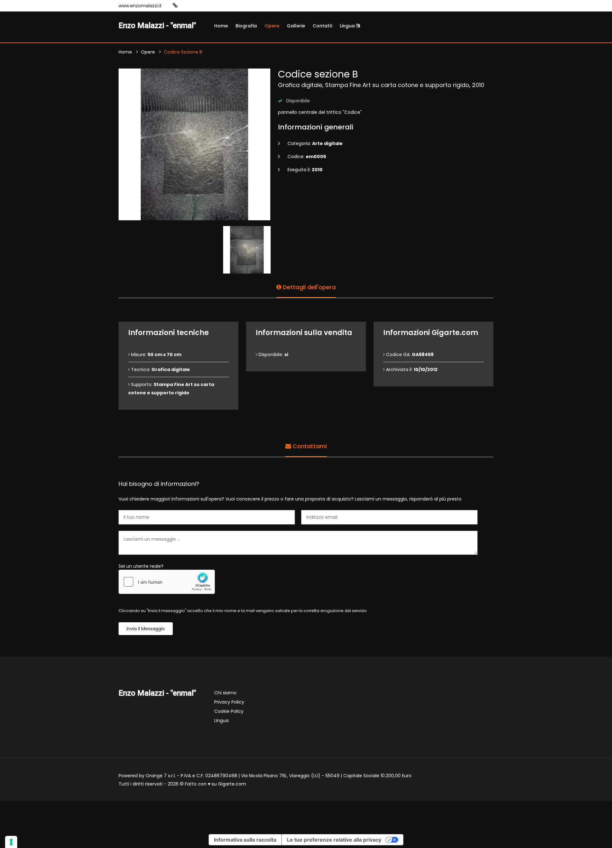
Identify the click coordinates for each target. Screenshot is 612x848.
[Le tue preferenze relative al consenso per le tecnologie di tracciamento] (11, 842)
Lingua (348, 26)
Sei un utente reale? (141, 566)
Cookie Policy (229, 711)
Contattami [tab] (309, 446)
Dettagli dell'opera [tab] (308, 287)
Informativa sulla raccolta (245, 840)
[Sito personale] (175, 5)
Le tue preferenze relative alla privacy (334, 840)
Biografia (246, 26)
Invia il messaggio (146, 628)
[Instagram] (185, 5)
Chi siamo (225, 693)
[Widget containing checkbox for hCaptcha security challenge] (167, 582)
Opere (272, 26)
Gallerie (296, 26)
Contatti (322, 26)
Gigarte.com (232, 784)
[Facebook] (195, 5)
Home (221, 26)
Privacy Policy (229, 702)
